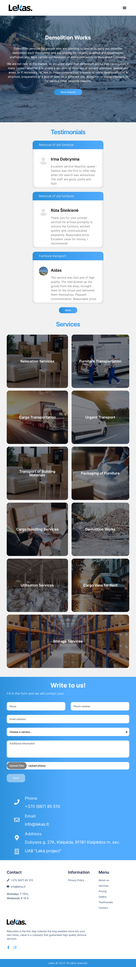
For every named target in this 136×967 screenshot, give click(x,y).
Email (30, 816)
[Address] (16, 837)
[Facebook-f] (8, 947)
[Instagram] (15, 947)
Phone (31, 798)
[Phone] (16, 802)
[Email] (16, 819)
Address (33, 833)
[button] (124, 8)
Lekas (51, 963)
